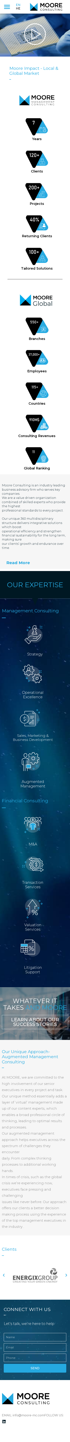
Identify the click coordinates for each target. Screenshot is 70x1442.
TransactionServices (32, 884)
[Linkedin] (4, 1422)
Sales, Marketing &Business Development (33, 737)
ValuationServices (32, 927)
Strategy (35, 654)
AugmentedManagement (32, 783)
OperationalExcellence (32, 694)
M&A (33, 844)
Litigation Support (33, 969)
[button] (7, 7)
